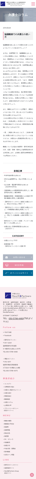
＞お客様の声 (7, 405)
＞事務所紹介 (7, 396)
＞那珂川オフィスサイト (10, 465)
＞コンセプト (7, 383)
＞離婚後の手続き (8, 424)
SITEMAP (6, 316)
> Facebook (7, 335)
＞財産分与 (6, 445)
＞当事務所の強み (8, 387)
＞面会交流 (6, 433)
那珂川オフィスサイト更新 (14, 246)
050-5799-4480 (16, 318)
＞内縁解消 (6, 442)
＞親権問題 (6, 430)
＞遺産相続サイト (8, 468)
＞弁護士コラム (8, 402)
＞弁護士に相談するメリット (12, 390)
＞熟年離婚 (6, 451)
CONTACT (14, 316)
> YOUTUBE (7, 332)
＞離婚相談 (6, 399)
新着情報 (7, 244)
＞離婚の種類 (7, 421)
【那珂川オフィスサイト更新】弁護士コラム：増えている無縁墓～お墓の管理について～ (18, 215)
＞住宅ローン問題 (8, 454)
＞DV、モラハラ (8, 439)
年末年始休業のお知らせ (12, 175)
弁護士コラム (8, 240)
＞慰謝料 (6, 427)
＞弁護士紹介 (7, 393)
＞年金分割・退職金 (9, 448)
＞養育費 (6, 436)
